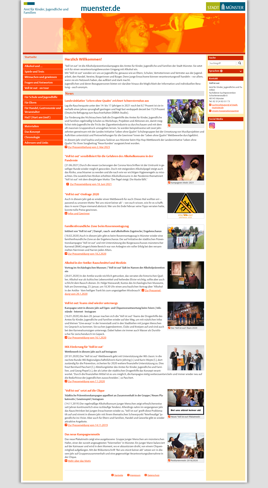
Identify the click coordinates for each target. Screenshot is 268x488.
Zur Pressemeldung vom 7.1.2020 (86, 381)
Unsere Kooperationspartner (225, 111)
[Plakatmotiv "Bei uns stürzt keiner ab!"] (186, 412)
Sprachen (214, 70)
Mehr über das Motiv (79, 460)
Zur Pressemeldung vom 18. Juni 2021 (91, 184)
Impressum (135, 475)
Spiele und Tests (34, 71)
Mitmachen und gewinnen (41, 77)
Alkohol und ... (33, 66)
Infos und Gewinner (79, 213)
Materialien (32, 126)
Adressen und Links (36, 142)
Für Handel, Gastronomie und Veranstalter (43, 109)
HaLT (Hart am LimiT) (38, 117)
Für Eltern (30, 102)
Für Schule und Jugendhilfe (41, 97)
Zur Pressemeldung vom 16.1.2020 (87, 337)
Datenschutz (153, 475)
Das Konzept (32, 131)
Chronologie (32, 137)
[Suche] (239, 63)
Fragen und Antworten (39, 82)
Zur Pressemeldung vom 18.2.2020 (87, 253)
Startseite (31, 57)
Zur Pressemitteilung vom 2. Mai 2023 (89, 147)
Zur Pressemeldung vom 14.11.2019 (88, 425)
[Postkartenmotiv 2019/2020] (186, 456)
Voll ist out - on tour (37, 88)
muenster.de (100, 8)
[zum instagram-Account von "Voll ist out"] (212, 127)
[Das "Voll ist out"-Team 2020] (186, 323)
